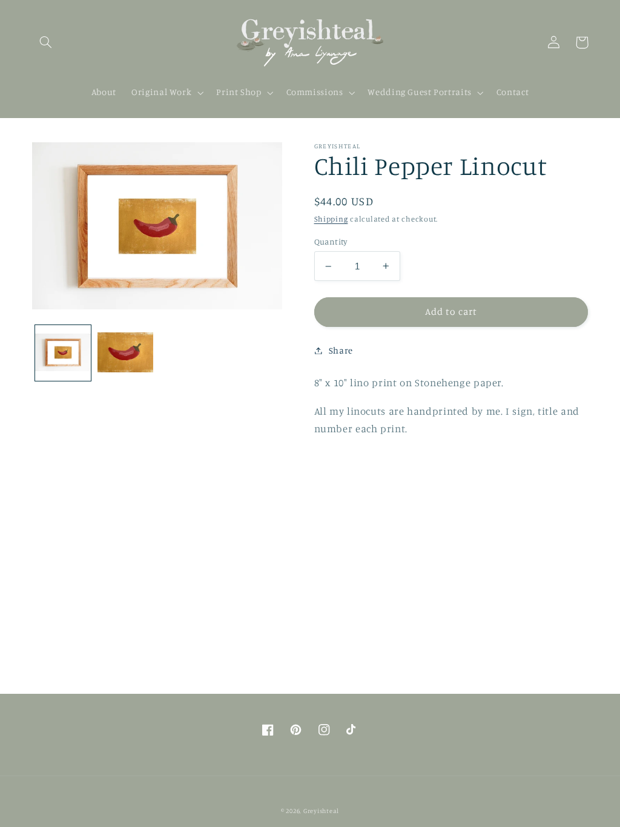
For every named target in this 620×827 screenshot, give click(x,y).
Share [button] (341, 350)
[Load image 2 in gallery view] (125, 353)
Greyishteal (321, 810)
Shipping (331, 218)
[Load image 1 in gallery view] (63, 353)
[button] (46, 42)
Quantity (331, 241)
